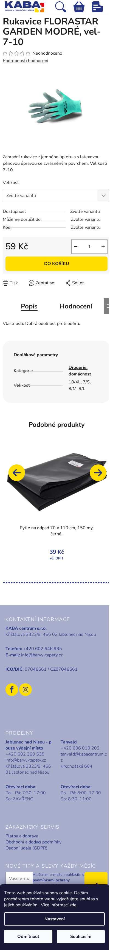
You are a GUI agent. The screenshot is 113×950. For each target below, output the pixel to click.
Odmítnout (28, 937)
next (101, 475)
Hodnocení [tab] (76, 306)
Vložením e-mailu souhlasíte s (58, 880)
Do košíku (56, 264)
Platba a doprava (21, 836)
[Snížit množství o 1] (76, 246)
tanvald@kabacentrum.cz (84, 757)
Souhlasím (80, 937)
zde (73, 905)
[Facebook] (11, 689)
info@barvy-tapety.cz (42, 655)
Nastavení (54, 919)
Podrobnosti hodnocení (25, 61)
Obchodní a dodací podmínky (33, 842)
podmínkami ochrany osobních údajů (51, 882)
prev (19, 475)
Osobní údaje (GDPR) (26, 848)
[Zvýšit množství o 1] (103, 246)
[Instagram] (25, 689)
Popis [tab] (29, 306)
